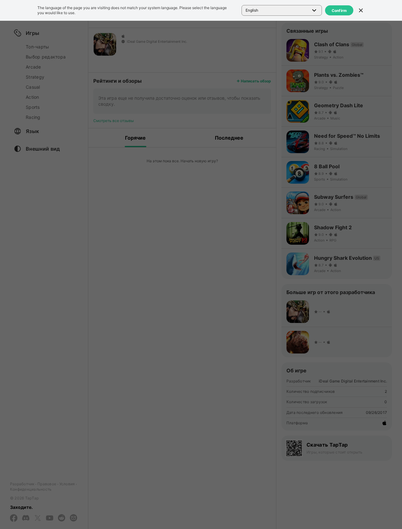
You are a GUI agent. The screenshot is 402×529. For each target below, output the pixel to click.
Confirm (339, 10)
